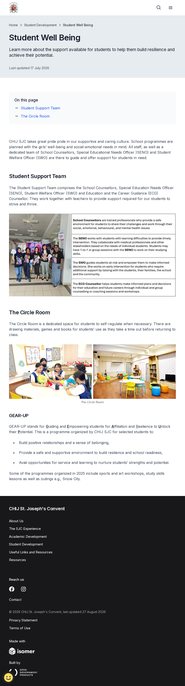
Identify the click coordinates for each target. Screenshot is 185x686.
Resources (17, 560)
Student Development (40, 25)
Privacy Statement (23, 620)
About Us (16, 521)
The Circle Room (35, 116)
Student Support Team (40, 108)
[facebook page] (11, 589)
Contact (15, 599)
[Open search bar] (158, 7)
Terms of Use (19, 628)
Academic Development (28, 536)
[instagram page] (23, 589)
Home (13, 25)
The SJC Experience (25, 528)
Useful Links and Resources (31, 552)
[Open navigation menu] (170, 7)
